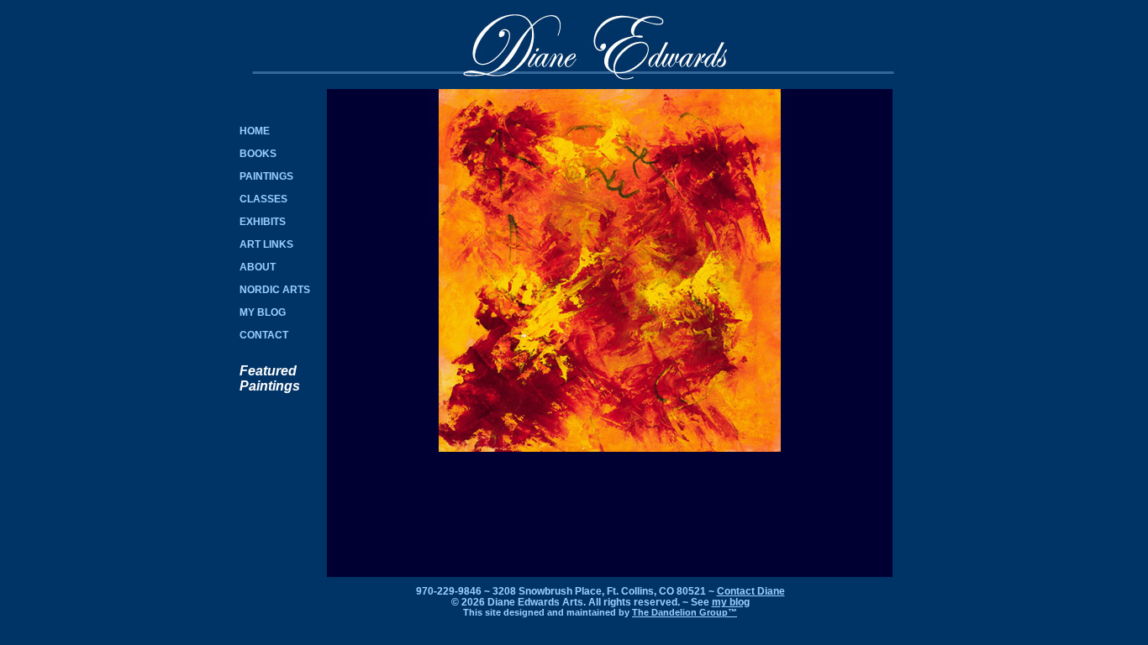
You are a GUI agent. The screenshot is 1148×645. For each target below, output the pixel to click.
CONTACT (264, 334)
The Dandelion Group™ (684, 612)
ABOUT (258, 266)
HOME (255, 130)
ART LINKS (266, 244)
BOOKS (258, 153)
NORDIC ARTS (275, 289)
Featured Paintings (270, 378)
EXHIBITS (263, 221)
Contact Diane (751, 590)
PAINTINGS (266, 175)
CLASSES (263, 198)
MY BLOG (263, 312)
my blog (731, 601)
